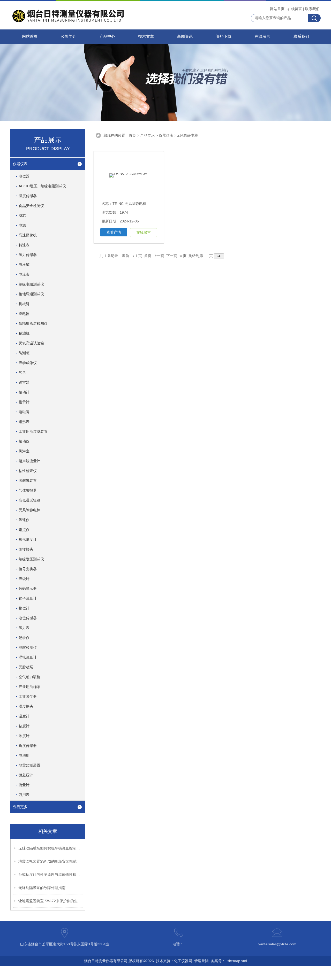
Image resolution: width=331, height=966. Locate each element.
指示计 (24, 402)
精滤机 (24, 333)
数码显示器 (28, 588)
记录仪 (24, 638)
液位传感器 (28, 618)
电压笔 (24, 264)
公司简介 (68, 36)
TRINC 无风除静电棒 (129, 204)
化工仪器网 (183, 961)
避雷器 (24, 382)
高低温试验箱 (29, 500)
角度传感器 (28, 746)
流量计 (24, 785)
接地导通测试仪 (31, 294)
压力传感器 (28, 255)
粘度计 (24, 726)
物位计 (24, 608)
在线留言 (295, 9)
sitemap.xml (237, 961)
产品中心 (107, 36)
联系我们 (312, 9)
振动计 (24, 392)
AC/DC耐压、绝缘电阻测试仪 (42, 186)
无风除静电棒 (29, 510)
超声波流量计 (29, 461)
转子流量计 (28, 598)
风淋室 (24, 451)
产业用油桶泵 (29, 687)
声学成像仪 (28, 363)
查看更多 (20, 807)
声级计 (24, 579)
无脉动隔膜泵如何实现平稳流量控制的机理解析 (50, 848)
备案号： (218, 961)
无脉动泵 (26, 667)
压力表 (24, 628)
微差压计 (26, 775)
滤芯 (22, 215)
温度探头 (26, 706)
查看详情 (114, 232)
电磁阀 (24, 412)
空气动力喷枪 (29, 677)
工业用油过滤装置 (33, 431)
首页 (132, 135)
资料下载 (223, 36)
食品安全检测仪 (31, 206)
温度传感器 (28, 196)
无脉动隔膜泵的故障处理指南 (41, 888)
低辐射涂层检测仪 (33, 323)
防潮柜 (24, 353)
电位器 (24, 176)
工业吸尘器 (28, 696)
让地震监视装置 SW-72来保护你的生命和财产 (50, 901)
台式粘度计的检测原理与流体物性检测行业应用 (50, 874)
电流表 (24, 274)
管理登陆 (201, 961)
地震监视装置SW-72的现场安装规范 (47, 861)
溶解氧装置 (28, 480)
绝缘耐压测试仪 (31, 559)
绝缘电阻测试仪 (31, 284)
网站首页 (277, 9)
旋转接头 (26, 549)
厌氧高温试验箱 (31, 343)
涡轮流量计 (28, 657)
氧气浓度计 (28, 539)
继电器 (24, 314)
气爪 (22, 372)
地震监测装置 (29, 765)
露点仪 (24, 530)
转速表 (24, 245)
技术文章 (146, 36)
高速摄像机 (28, 235)
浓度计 (24, 736)
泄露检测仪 (28, 647)
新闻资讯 (185, 36)
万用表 (24, 795)
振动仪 (24, 441)
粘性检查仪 (28, 471)
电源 (22, 225)
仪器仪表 (20, 164)
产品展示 (147, 135)
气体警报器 (28, 490)
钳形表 (24, 422)
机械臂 (24, 304)
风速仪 (24, 520)
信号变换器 (28, 569)
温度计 (24, 716)
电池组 (24, 755)
